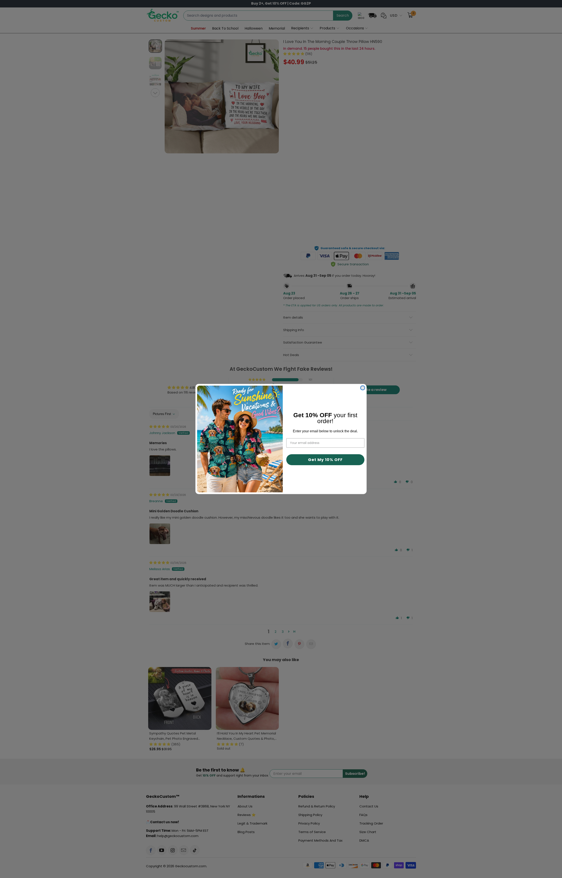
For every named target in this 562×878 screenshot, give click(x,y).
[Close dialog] (362, 388)
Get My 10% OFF (325, 459)
